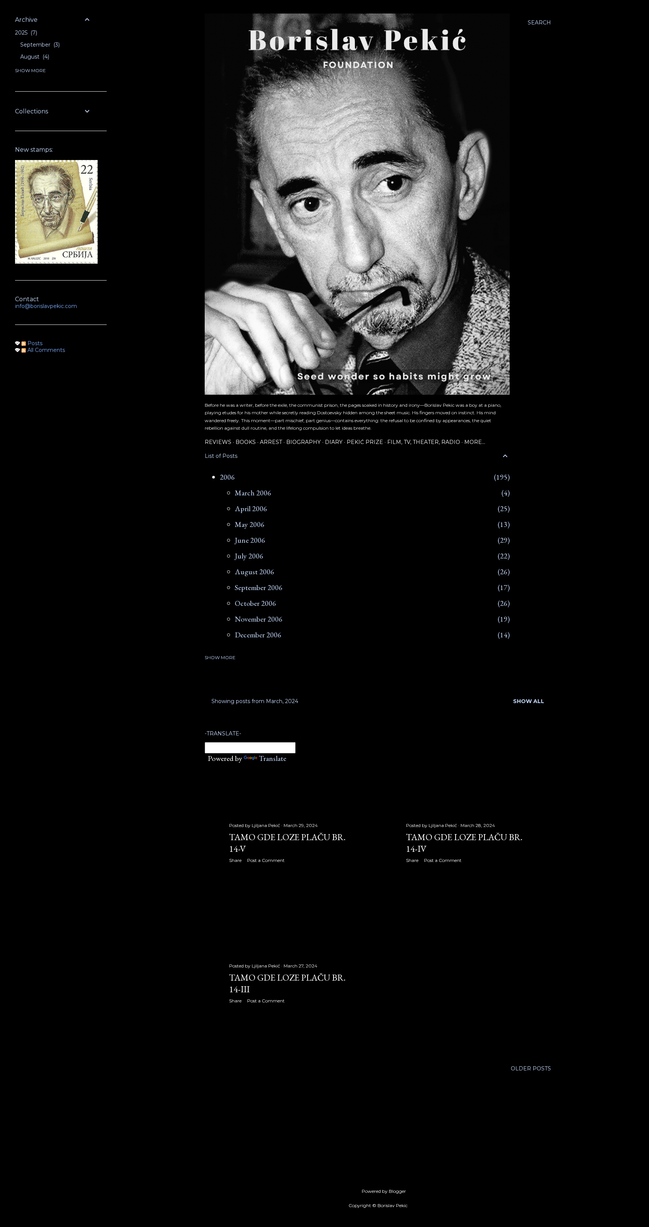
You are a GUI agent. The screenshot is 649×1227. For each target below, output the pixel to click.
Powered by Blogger (384, 1191)
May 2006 (249, 524)
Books (245, 442)
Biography (303, 442)
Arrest (271, 442)
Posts (34, 343)
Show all (528, 701)
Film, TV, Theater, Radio (423, 442)
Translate (272, 758)
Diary (334, 442)
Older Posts (531, 1068)
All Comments (45, 350)
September (39, 44)
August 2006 (254, 572)
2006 (227, 477)
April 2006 (251, 508)
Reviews (218, 442)
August (34, 56)
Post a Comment (266, 860)
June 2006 (250, 540)
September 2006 (258, 587)
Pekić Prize (365, 442)
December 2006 (258, 635)
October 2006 (255, 603)
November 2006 (258, 619)
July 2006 (249, 556)
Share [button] (235, 860)
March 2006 (253, 493)
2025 (25, 32)
